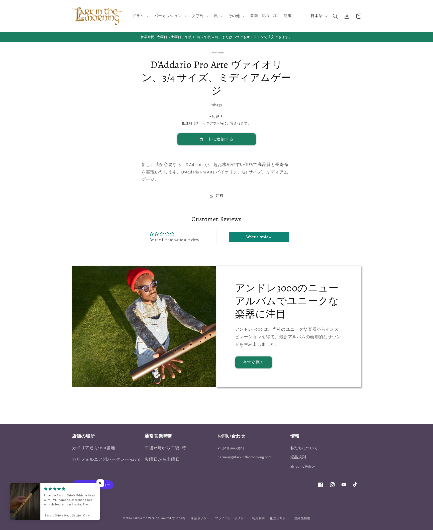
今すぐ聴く (253, 362)
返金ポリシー (200, 518)
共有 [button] (219, 196)
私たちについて (304, 448)
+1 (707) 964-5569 (231, 448)
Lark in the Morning (146, 518)
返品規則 (298, 457)
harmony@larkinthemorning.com (245, 457)
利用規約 (258, 518)
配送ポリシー (279, 518)
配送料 (187, 123)
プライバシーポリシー (231, 518)
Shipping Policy (302, 466)
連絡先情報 (302, 518)
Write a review (259, 237)
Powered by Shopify (172, 518)
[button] (140, 16)
